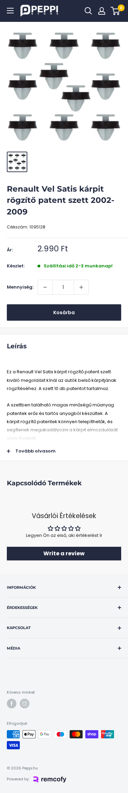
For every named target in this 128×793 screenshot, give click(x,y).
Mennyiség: (20, 287)
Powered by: (18, 779)
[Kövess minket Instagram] (24, 703)
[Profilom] (101, 11)
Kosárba (64, 312)
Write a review (64, 553)
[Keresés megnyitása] (88, 11)
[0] (115, 11)
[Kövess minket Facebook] (11, 703)
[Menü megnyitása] (10, 10)
